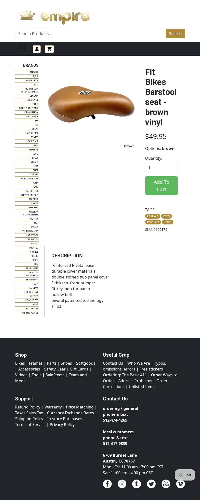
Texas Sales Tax (29, 413)
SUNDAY (34, 287)
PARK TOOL (32, 235)
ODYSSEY (33, 227)
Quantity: (153, 158)
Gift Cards (79, 369)
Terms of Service (30, 424)
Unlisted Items (142, 386)
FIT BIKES (33, 157)
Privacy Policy (62, 424)
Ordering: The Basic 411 (125, 375)
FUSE (35, 170)
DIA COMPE (32, 116)
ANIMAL (34, 72)
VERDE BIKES (31, 308)
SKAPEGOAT (32, 279)
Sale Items (55, 375)
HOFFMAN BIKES (29, 178)
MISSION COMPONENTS (30, 213)
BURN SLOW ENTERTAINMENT (29, 90)
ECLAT (35, 128)
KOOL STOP (32, 191)
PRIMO (34, 243)
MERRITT (33, 207)
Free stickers (151, 369)
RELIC (35, 256)
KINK (35, 182)
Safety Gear (55, 369)
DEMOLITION (31, 112)
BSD (36, 84)
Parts (52, 363)
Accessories (29, 369)
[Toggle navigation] (22, 49)
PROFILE (34, 251)
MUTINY (34, 218)
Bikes (20, 363)
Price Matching (80, 407)
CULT (35, 104)
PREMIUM (33, 239)
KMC (35, 186)
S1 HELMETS (32, 268)
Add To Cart (161, 186)
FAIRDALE (33, 141)
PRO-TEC (33, 247)
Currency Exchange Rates (70, 413)
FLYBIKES (33, 162)
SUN (36, 283)
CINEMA (34, 95)
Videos (21, 375)
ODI (36, 222)
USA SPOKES (31, 300)
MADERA (33, 199)
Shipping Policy (29, 418)
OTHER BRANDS (29, 231)
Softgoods (85, 363)
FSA (36, 166)
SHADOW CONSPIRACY (31, 274)
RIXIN (35, 260)
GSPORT (34, 174)
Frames (36, 363)
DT (36, 124)
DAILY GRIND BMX (28, 108)
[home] (59, 16)
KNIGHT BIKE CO (29, 195)
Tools (36, 375)
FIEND (35, 153)
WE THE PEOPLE (30, 312)
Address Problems (135, 380)
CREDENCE (32, 100)
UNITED (34, 296)
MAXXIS (34, 203)
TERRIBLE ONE (30, 292)
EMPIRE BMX (31, 133)
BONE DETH (32, 80)
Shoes (66, 363)
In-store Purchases (64, 418)
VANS (35, 304)
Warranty (53, 407)
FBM (36, 145)
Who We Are (138, 363)
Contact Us (113, 363)
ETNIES (34, 137)
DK (36, 120)
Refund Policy (27, 407)
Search (175, 33)
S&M (35, 264)
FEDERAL (33, 149)
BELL (35, 76)
